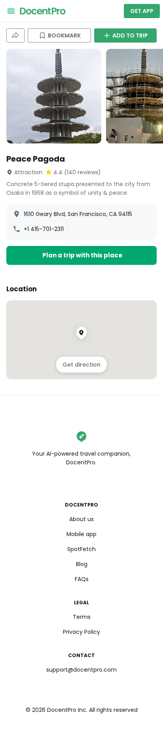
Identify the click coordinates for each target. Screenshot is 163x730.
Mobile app (81, 534)
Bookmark (64, 35)
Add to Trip (130, 35)
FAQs (82, 579)
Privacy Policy (81, 632)
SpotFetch (81, 549)
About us (81, 519)
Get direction (81, 365)
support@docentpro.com (81, 670)
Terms (82, 617)
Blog (81, 564)
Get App (142, 11)
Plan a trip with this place (82, 255)
